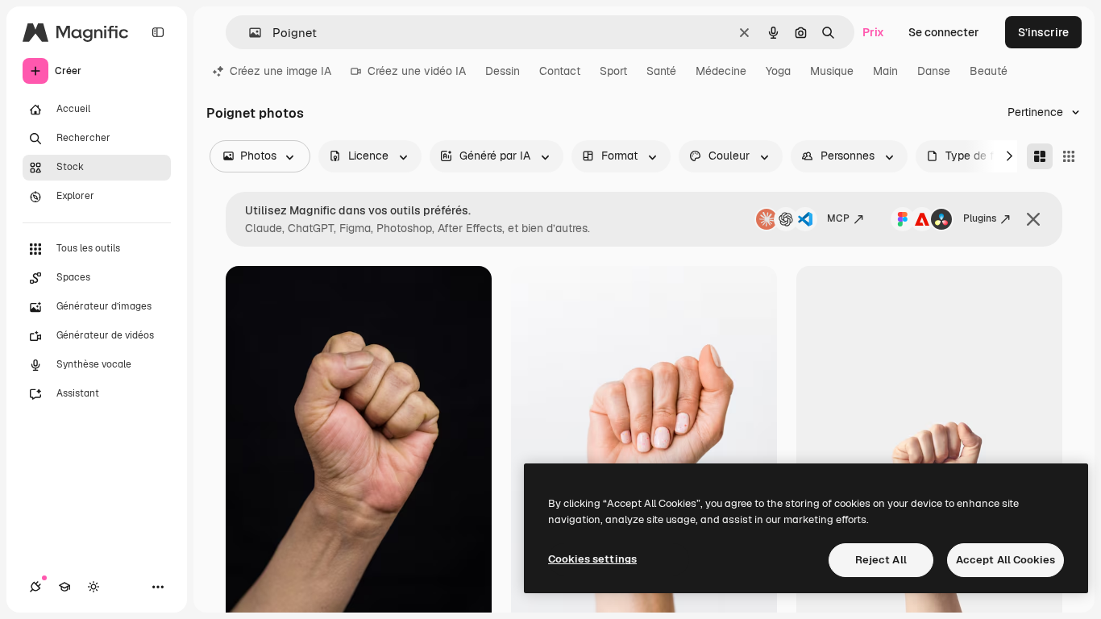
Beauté (989, 71)
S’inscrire (1043, 32)
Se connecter (943, 32)
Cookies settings (592, 559)
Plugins (979, 218)
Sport (613, 71)
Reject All (881, 560)
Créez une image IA (280, 71)
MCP (838, 218)
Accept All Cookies (1005, 560)
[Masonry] (1040, 156)
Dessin (502, 71)
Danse (933, 71)
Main (885, 71)
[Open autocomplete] (248, 33)
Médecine (721, 71)
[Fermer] (1033, 219)
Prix (873, 32)
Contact (559, 71)
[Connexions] (35, 587)
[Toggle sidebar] (158, 32)
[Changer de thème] (93, 587)
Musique (832, 71)
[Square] (1069, 156)
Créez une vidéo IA (417, 71)
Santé (661, 71)
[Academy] (64, 587)
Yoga (778, 71)
